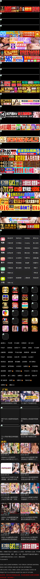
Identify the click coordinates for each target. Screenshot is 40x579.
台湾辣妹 (10, 248)
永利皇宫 (18, 366)
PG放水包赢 (18, 352)
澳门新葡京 (32, 362)
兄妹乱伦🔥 (28, 380)
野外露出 (36, 253)
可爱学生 (27, 258)
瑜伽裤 (27, 263)
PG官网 (10, 343)
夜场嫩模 (17, 362)
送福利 (24, 348)
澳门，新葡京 (11, 375)
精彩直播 (33, 352)
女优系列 (18, 258)
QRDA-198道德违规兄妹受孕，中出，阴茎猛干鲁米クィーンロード (9, 519)
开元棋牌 (16, 343)
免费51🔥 (11, 371)
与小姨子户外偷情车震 (29, 403)
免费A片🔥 (20, 380)
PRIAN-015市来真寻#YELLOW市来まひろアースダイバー (9, 459)
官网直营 (23, 343)
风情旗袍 (10, 263)
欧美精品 (27, 238)
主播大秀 (16, 357)
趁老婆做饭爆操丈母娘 (9, 403)
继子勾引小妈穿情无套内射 (9, 420)
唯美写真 (27, 268)
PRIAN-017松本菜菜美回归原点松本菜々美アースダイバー (29, 479)
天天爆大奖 (34, 371)
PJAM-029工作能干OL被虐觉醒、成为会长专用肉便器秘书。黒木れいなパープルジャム (9, 480)
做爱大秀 (27, 375)
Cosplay (27, 243)
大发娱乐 (3, 366)
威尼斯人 (3, 343)
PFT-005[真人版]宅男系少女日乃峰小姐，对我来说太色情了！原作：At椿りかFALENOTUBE (9, 500)
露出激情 (18, 268)
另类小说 (10, 283)
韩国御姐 (18, 248)
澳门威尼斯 (4, 380)
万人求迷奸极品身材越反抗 (9, 437)
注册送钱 (9, 348)
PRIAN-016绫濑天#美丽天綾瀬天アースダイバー (29, 498)
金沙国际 (3, 375)
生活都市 (10, 278)
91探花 (19, 253)
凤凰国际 (10, 352)
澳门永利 (31, 343)
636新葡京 (35, 366)
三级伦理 (10, 243)
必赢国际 (3, 352)
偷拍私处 (3, 362)
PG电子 (3, 348)
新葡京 (30, 348)
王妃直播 (23, 357)
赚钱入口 (12, 385)
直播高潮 (26, 352)
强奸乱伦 (18, 238)
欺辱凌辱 (10, 253)
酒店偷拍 (9, 357)
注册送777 (17, 348)
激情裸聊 (3, 371)
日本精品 (18, 243)
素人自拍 (36, 243)
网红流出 (27, 253)
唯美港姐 (27, 248)
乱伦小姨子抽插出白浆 (29, 436)
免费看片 (20, 375)
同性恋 (36, 273)
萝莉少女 (36, 238)
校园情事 (18, 278)
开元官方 (26, 371)
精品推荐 (10, 238)
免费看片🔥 (26, 366)
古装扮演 (10, 258)
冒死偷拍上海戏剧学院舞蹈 (29, 420)
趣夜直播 (10, 362)
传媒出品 (10, 273)
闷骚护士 (36, 263)
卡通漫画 (10, 268)
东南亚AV (36, 248)
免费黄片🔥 (4, 385)
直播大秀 (34, 375)
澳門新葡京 (11, 366)
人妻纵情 (27, 278)
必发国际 (24, 362)
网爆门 (36, 268)
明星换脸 (18, 263)
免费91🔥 (12, 380)
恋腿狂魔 (36, 258)
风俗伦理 (36, 278)
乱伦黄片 (31, 357)
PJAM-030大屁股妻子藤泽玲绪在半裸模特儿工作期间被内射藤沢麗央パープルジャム (29, 460)
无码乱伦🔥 (19, 371)
